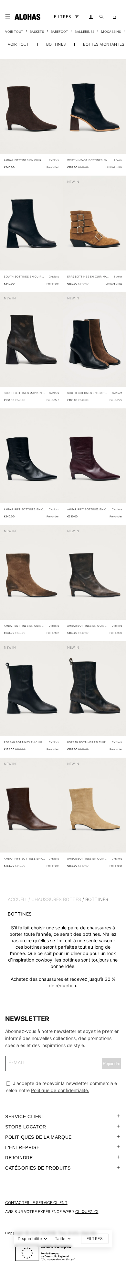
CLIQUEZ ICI (86, 1211)
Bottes (72, 899)
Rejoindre (19, 1157)
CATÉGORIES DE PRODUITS (37, 1168)
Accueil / (19, 899)
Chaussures (46, 899)
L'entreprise (22, 1147)
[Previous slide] (8, 112)
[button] (9, 17)
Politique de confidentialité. (60, 1090)
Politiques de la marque (38, 1137)
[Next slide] (54, 112)
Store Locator (25, 1126)
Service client (25, 1116)
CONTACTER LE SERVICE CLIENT (36, 1202)
